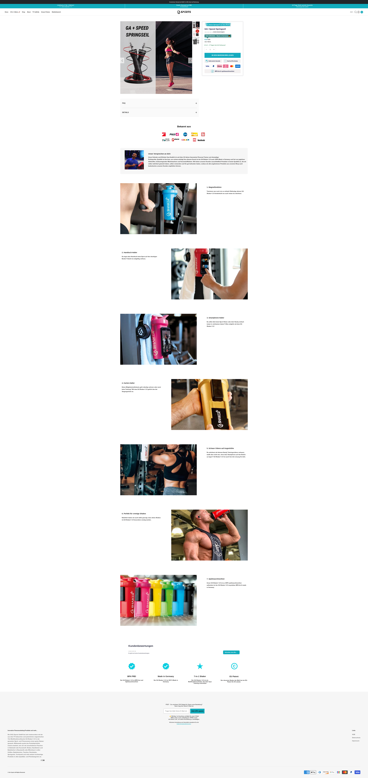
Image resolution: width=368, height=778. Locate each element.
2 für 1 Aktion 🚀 (15, 12)
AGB (353, 734)
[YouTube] (43, 760)
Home (6, 12)
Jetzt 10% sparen (197, 711)
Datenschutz (356, 737)
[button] (214, 32)
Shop (23, 12)
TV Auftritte (35, 12)
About (29, 12)
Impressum (355, 741)
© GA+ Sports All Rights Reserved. (16, 772)
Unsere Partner (45, 12)
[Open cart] (362, 12)
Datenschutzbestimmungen (184, 724)
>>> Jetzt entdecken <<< (65, 6)
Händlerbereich (56, 12)
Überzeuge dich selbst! (302, 6)
